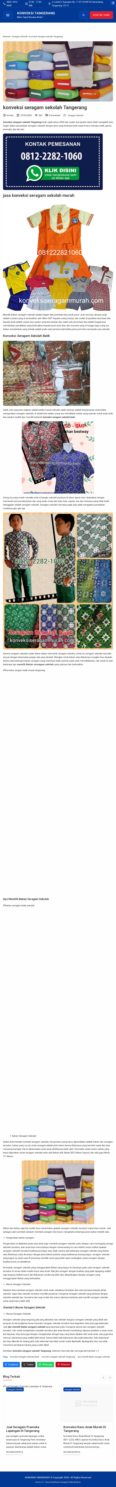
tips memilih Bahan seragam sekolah (94, 1357)
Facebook (13, 1364)
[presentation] (103, 1378)
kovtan (10, 115)
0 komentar (54, 115)
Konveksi (26, 336)
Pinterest (65, 1364)
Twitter (30, 1364)
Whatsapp (47, 1364)
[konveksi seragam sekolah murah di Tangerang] (86, 1403)
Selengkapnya (14, 1452)
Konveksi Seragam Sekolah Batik (24, 1357)
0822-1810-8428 (10, 4)
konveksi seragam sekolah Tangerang (45, 107)
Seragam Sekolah (75, 115)
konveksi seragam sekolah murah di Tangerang (82, 1429)
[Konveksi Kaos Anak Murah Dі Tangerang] (29, 1403)
